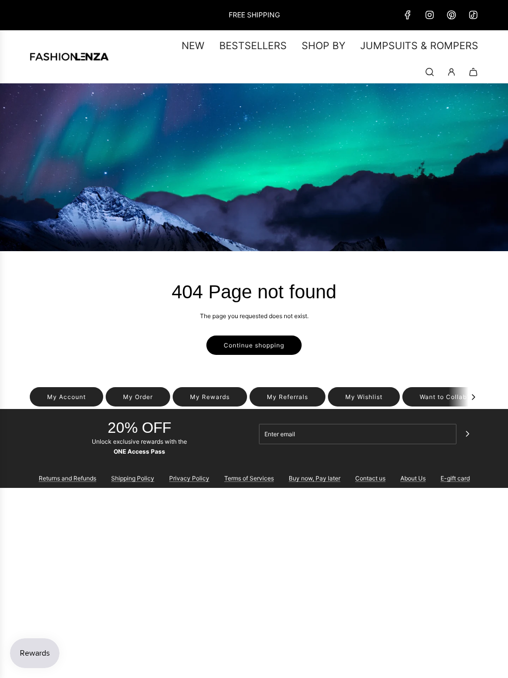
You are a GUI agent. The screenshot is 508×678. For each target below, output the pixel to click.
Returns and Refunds (67, 478)
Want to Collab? (445, 397)
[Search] (430, 72)
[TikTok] (473, 15)
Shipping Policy (132, 478)
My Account (66, 397)
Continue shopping (254, 345)
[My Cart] (473, 72)
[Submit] (467, 434)
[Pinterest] (451, 15)
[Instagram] (430, 15)
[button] (473, 397)
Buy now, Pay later (314, 478)
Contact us (370, 478)
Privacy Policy (189, 478)
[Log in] (451, 72)
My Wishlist (363, 397)
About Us (413, 478)
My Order (138, 397)
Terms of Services (249, 478)
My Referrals (287, 397)
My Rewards (210, 397)
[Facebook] (408, 15)
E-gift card (455, 478)
